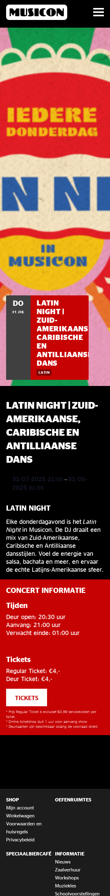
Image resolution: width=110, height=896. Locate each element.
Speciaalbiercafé (28, 853)
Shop (12, 799)
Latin (44, 372)
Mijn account (20, 807)
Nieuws (63, 861)
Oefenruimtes (73, 799)
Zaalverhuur (68, 869)
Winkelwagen (20, 815)
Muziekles (65, 885)
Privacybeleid (20, 839)
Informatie (69, 853)
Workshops (67, 877)
